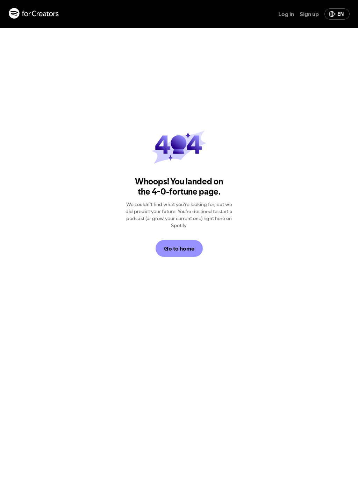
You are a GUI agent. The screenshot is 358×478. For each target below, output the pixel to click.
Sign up (309, 14)
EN (340, 13)
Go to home (179, 248)
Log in (286, 14)
